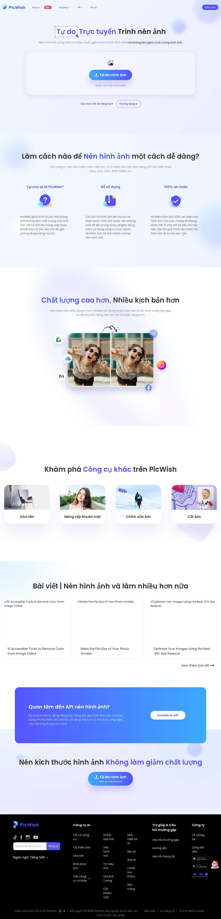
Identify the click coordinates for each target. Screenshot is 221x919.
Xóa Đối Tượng (108, 878)
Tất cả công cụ (81, 837)
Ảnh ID (131, 860)
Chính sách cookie (191, 911)
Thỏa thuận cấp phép (110, 915)
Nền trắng (131, 887)
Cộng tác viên (198, 849)
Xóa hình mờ (106, 851)
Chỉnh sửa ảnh (108, 837)
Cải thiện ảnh (81, 847)
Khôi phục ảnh (80, 866)
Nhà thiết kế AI (132, 839)
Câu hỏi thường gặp (165, 840)
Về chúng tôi (198, 837)
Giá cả (93, 7)
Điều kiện (150, 911)
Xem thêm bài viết (195, 665)
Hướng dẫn (159, 848)
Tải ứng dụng (127, 104)
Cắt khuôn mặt (107, 893)
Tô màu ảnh (108, 866)
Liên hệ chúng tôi (163, 856)
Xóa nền (78, 856)
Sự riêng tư (167, 911)
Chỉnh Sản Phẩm (131, 872)
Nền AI (131, 852)
